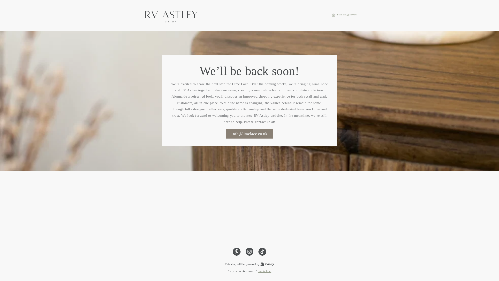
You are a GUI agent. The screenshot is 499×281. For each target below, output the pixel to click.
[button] (344, 15)
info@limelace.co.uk (249, 134)
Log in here (264, 270)
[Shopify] (267, 264)
